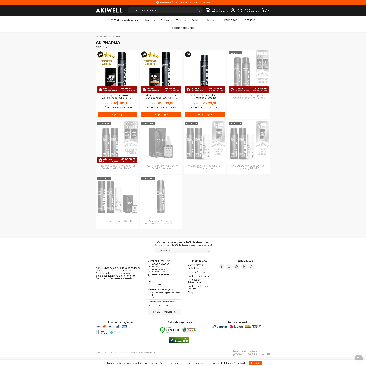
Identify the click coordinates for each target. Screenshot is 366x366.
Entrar (240, 11)
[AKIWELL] (110, 10)
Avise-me (249, 113)
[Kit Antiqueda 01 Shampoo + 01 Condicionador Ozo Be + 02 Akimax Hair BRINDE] (249, 84)
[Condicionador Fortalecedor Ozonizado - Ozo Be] (205, 84)
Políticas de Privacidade (194, 281)
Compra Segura (196, 272)
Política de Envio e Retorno (198, 287)
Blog (190, 292)
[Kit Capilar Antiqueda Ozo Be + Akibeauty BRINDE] (249, 147)
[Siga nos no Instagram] (236, 267)
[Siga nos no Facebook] (222, 267)
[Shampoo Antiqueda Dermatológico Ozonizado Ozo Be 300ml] (161, 202)
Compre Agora (117, 114)
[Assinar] (209, 250)
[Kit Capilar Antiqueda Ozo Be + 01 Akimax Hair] (205, 147)
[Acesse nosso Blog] (251, 267)
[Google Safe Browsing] (189, 330)
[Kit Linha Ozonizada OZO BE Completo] (117, 202)
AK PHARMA (117, 37)
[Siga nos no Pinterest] (244, 267)
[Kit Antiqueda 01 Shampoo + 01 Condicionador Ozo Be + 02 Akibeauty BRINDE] (117, 147)
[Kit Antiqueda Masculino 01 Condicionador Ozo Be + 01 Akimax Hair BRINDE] (161, 84)
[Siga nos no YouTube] (229, 267)
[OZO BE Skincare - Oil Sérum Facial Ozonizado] (161, 147)
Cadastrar (252, 11)
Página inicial (102, 37)
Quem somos (195, 264)
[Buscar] (198, 10)
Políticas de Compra (199, 276)
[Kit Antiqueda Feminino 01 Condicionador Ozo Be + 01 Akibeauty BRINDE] (117, 84)
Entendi (255, 363)
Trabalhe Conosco (198, 268)
